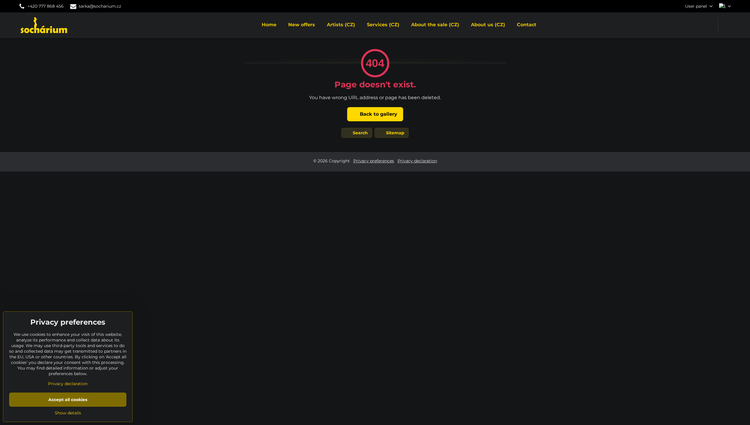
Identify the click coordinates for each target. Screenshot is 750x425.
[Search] (726, 24)
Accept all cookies (67, 399)
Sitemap (394, 132)
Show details (68, 413)
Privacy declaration (417, 161)
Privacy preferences (373, 161)
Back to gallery (377, 114)
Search (360, 132)
